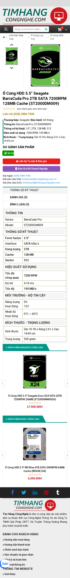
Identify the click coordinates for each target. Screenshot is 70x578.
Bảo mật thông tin (14, 564)
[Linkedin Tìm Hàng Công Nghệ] (35, 492)
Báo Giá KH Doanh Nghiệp (32, 168)
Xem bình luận (39, 109)
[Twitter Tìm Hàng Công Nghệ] (23, 492)
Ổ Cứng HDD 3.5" (57, 37)
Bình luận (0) (19, 204)
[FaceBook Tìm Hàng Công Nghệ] (12, 492)
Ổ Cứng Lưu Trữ (37, 37)
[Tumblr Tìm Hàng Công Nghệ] (57, 492)
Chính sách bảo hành (16, 549)
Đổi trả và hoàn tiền (15, 559)
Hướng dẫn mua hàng (17, 539)
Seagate (24, 120)
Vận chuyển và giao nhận (18, 554)
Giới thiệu (9, 574)
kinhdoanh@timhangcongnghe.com (41, 182)
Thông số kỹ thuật (24, 190)
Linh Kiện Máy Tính (16, 37)
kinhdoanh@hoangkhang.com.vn (39, 179)
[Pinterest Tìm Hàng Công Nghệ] (46, 492)
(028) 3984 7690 (22, 175)
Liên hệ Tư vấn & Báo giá (32, 161)
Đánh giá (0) (18, 197)
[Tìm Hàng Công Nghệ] (35, 15)
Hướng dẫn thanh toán (17, 544)
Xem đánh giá (24, 109)
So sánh (10, 153)
